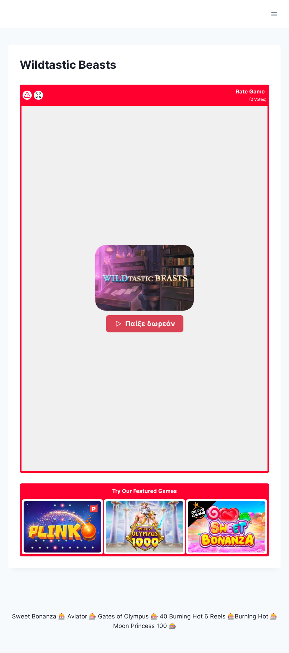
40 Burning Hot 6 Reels (193, 616)
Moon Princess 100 (140, 625)
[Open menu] (274, 13)
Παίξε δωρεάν (149, 324)
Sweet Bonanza (34, 616)
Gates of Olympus (123, 616)
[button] (144, 278)
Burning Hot (251, 616)
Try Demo (62, 526)
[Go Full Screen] (38, 95)
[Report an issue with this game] (27, 95)
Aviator (77, 616)
